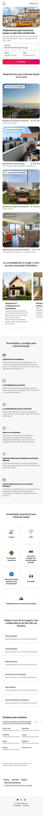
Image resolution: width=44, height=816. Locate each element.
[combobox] (21, 47)
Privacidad (17, 806)
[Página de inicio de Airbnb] (4, 3)
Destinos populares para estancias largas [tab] (17, 722)
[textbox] (11, 55)
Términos (26, 806)
